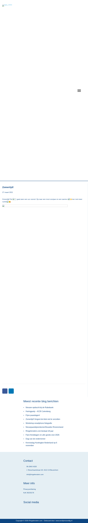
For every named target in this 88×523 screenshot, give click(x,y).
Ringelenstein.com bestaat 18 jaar (39, 431)
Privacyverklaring (29, 489)
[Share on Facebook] (4, 391)
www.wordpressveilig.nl (64, 521)
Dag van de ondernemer (35, 439)
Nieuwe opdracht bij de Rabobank (39, 407)
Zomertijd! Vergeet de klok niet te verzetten (43, 419)
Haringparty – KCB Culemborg (38, 411)
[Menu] (79, 91)
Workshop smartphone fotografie (39, 423)
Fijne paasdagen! (33, 415)
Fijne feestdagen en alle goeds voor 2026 (42, 435)
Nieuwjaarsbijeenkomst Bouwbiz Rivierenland (44, 427)
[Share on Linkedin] (11, 391)
